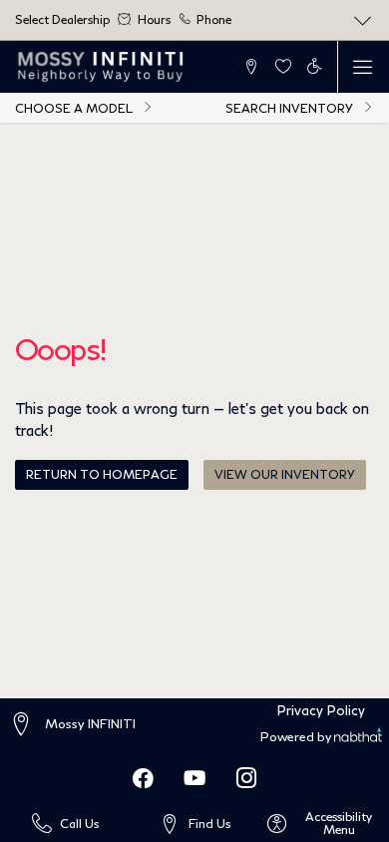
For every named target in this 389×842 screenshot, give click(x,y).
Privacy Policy (321, 710)
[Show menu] (363, 67)
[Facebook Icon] (143, 778)
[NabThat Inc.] (357, 737)
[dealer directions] (25, 724)
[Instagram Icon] (246, 778)
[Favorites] (282, 67)
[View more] (363, 20)
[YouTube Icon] (194, 778)
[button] (251, 67)
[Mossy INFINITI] (101, 67)
